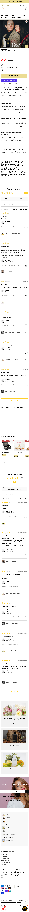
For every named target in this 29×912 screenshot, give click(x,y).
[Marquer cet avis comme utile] (26, 227)
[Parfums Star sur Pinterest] (15, 875)
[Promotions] (14, 760)
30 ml (15, 51)
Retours (19, 902)
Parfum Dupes (12, 437)
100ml (4, 51)
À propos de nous (5, 860)
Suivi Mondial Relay (6, 856)
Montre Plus (4, 257)
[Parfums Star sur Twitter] (23, 872)
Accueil (3, 12)
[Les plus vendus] (14, 736)
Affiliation (21, 905)
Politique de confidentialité (8, 902)
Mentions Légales (18, 900)
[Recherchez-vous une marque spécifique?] (14, 709)
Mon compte (4, 864)
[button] (20, 193)
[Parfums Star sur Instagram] (15, 872)
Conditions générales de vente (9, 905)
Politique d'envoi (5, 904)
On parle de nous (5, 862)
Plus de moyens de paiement (9, 83)
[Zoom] (26, 46)
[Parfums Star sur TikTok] (18, 875)
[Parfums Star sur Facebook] (18, 872)
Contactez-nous (5, 858)
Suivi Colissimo (5, 854)
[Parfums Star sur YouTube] (20, 872)
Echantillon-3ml (6, 55)
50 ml (9, 51)
